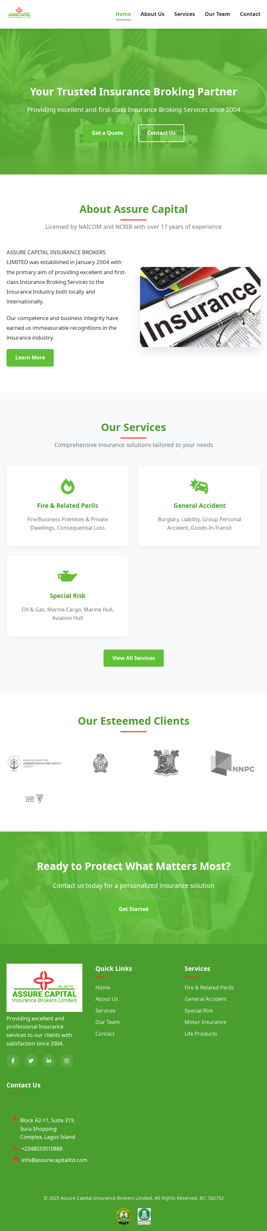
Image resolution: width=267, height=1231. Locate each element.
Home (123, 14)
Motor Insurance (205, 1022)
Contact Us (161, 132)
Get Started (133, 909)
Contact (250, 14)
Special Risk (199, 1010)
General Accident (206, 998)
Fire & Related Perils (209, 987)
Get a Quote (107, 132)
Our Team (217, 14)
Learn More (30, 357)
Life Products (201, 1033)
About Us (152, 14)
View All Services (133, 658)
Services (184, 14)
